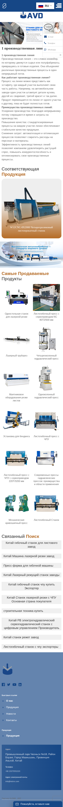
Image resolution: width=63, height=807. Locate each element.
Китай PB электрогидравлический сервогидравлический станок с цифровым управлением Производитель (31, 624)
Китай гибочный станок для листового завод (31, 544)
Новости (11, 713)
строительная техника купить (23, 610)
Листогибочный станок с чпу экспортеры (31, 646)
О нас (9, 700)
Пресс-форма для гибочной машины (28, 565)
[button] (55, 208)
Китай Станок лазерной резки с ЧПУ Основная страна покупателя (31, 599)
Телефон (51, 43)
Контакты (11, 720)
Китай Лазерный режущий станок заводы (31, 575)
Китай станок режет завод (21, 637)
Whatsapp (52, 50)
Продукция (12, 707)
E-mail (50, 37)
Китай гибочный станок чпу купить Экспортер (31, 586)
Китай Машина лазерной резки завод (29, 556)
